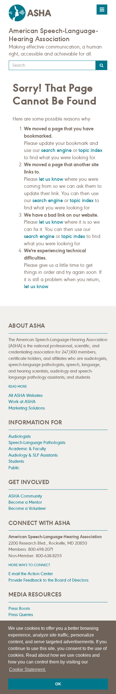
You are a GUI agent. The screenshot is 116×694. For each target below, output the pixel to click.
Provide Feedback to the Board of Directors (48, 580)
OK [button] (58, 684)
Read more (17, 386)
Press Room (19, 608)
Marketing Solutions (26, 408)
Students (16, 461)
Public (13, 467)
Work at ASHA (21, 401)
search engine (56, 150)
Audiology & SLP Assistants (33, 455)
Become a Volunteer (27, 508)
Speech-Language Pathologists (36, 442)
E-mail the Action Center (30, 573)
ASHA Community (25, 496)
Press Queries (20, 614)
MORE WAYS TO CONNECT (29, 565)
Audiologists (19, 436)
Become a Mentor (25, 502)
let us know (51, 179)
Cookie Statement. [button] (27, 669)
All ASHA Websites (25, 395)
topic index (90, 150)
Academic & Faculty (27, 448)
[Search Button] (101, 65)
